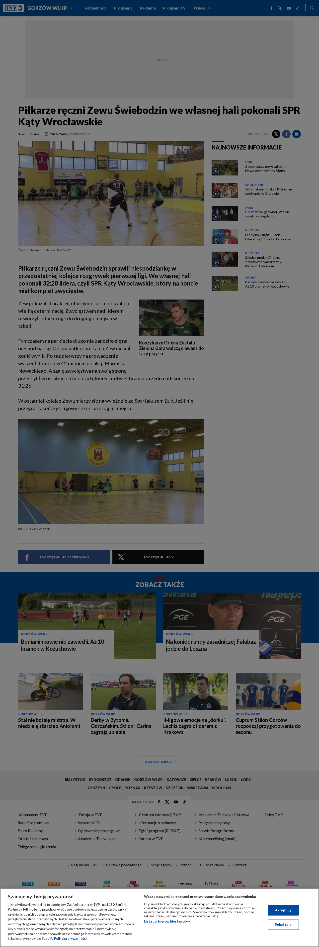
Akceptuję (283, 910)
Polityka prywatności (70, 939)
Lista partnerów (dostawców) (167, 921)
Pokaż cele (283, 924)
